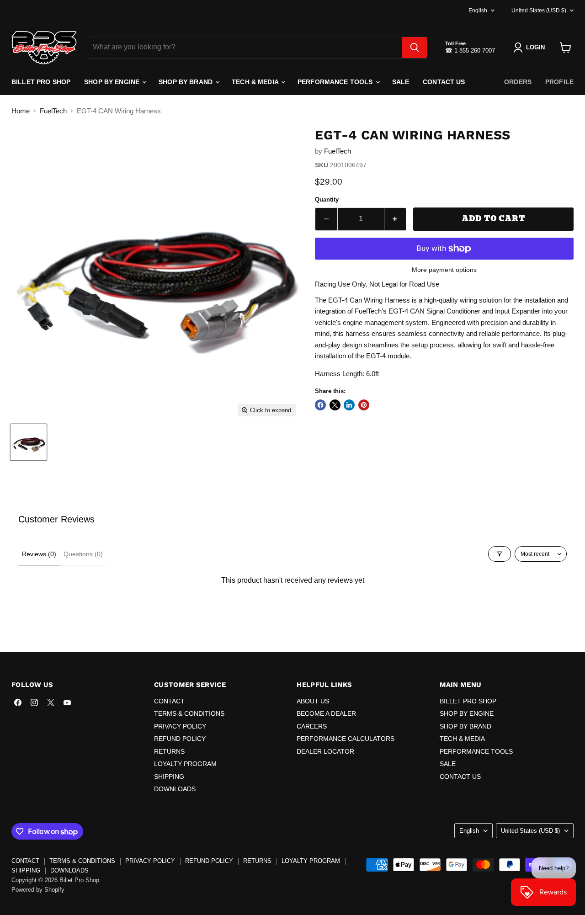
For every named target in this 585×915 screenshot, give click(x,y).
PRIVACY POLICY (180, 726)
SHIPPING (169, 776)
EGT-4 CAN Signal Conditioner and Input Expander (464, 311)
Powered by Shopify (37, 889)
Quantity (327, 199)
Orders (518, 81)
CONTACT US (444, 81)
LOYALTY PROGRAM (185, 763)
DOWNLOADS (175, 789)
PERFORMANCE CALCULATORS (345, 738)
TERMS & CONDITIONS (189, 713)
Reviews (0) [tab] (39, 554)
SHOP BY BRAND (186, 81)
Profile (559, 81)
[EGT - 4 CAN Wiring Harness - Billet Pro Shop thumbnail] (29, 442)
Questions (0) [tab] (83, 554)
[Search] (414, 47)
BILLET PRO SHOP (40, 81)
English (477, 10)
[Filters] (499, 554)
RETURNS (169, 751)
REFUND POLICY (180, 738)
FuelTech (53, 111)
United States (538, 10)
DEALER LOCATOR (325, 751)
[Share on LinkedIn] (349, 404)
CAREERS (312, 726)
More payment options (444, 269)
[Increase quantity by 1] (395, 218)
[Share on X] (335, 404)
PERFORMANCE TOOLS (336, 81)
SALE (401, 81)
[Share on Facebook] (320, 404)
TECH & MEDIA (256, 81)
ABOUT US (313, 701)
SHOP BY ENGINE (112, 81)
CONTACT (169, 701)
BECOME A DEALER (326, 713)
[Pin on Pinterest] (363, 404)
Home (20, 111)
